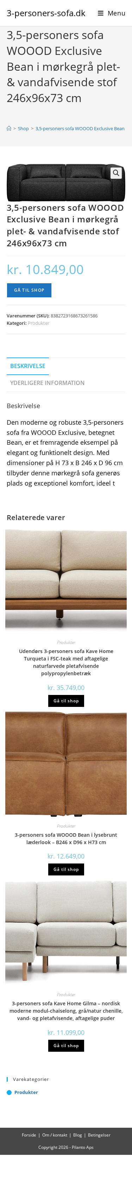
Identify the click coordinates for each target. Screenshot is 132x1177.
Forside (29, 1135)
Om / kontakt (54, 1135)
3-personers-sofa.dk (46, 13)
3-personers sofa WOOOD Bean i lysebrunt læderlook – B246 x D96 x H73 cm (66, 838)
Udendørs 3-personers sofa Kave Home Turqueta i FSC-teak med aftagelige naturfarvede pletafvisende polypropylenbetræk (66, 662)
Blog (77, 1135)
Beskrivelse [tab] (27, 366)
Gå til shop (29, 290)
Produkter (38, 323)
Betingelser (99, 1135)
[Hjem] (9, 128)
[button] (116, 173)
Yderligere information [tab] (47, 383)
